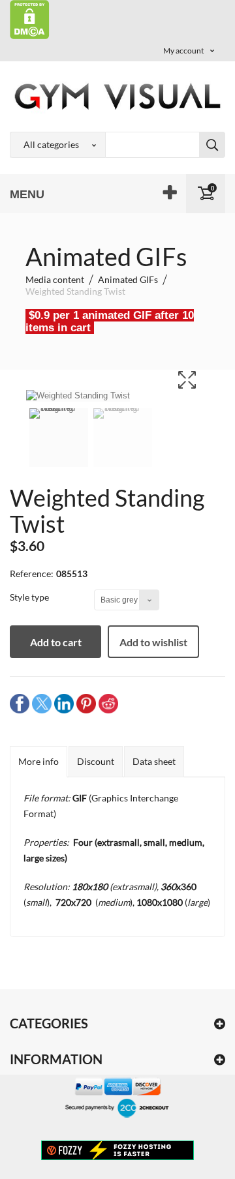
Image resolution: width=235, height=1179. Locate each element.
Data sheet (154, 761)
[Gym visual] (117, 96)
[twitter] (42, 703)
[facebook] (19, 703)
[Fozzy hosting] (117, 1149)
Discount (95, 761)
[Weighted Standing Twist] (58, 446)
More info (38, 761)
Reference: (32, 573)
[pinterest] (86, 703)
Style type (30, 597)
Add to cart (56, 642)
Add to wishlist (153, 642)
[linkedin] (64, 703)
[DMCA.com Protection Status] (30, 18)
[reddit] (108, 703)
